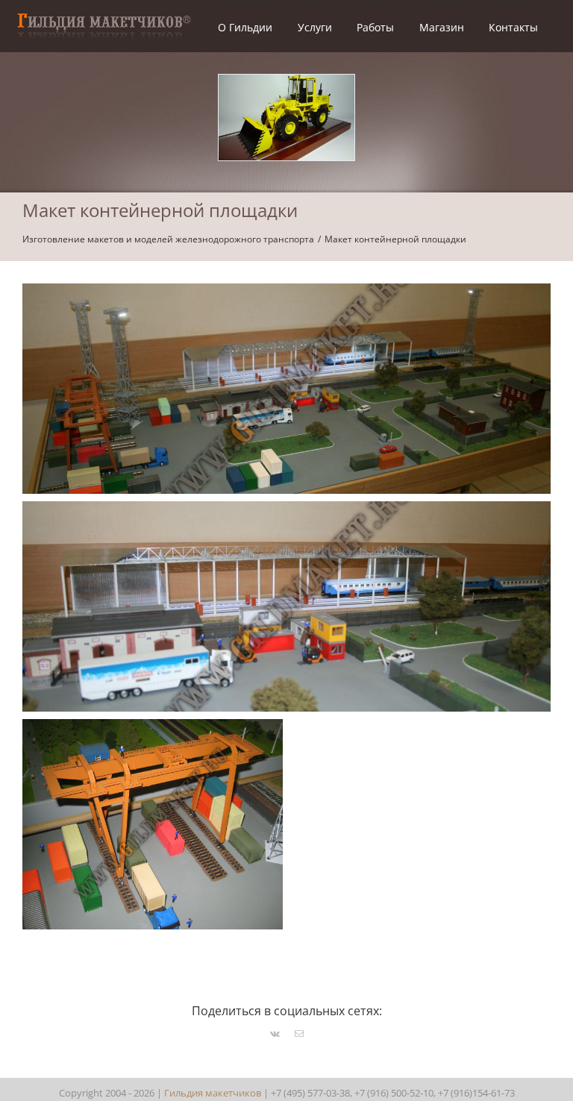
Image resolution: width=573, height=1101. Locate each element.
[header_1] (286, 82)
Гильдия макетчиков (212, 1093)
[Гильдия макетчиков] (103, 16)
